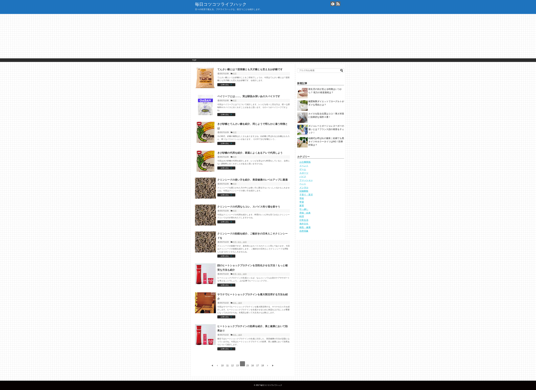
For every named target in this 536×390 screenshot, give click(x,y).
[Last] (272, 365)
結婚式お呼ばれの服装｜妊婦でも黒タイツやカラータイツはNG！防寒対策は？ (326, 141)
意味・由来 (305, 213)
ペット (302, 184)
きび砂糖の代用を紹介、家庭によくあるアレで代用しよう (250, 152)
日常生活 (303, 220)
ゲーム (302, 169)
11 (227, 365)
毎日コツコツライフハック (221, 4)
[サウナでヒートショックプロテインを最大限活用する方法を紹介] (205, 302)
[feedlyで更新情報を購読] (332, 3)
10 (222, 365)
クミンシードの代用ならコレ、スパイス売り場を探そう (248, 206)
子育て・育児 (306, 195)
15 (247, 365)
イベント (303, 166)
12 (232, 365)
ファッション (306, 180)
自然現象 (303, 231)
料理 (234, 74)
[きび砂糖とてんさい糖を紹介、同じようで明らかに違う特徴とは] (205, 132)
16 (252, 365)
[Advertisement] (268, 37)
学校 (301, 198)
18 (262, 365)
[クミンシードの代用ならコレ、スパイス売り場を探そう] (205, 215)
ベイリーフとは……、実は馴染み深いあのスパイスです (248, 96)
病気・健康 (242, 242)
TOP (194, 60)
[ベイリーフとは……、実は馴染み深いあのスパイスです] (205, 104)
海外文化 (303, 224)
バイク (302, 176)
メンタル (303, 187)
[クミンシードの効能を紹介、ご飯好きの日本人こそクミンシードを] (205, 241)
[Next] (267, 365)
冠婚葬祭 (303, 191)
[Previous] (217, 365)
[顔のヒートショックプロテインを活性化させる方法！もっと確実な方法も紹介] (205, 273)
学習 (301, 202)
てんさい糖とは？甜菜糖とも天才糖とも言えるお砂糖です (250, 69)
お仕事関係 (305, 162)
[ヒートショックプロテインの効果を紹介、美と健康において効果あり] (205, 334)
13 (237, 365)
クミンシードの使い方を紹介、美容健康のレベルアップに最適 (252, 179)
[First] (212, 365)
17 (257, 365)
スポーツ (303, 173)
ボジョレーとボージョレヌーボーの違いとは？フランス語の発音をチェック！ (326, 129)
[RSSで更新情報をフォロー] (338, 3)
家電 (234, 274)
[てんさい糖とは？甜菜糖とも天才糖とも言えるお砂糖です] (205, 77)
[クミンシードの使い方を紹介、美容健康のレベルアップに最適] (205, 188)
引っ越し (303, 209)
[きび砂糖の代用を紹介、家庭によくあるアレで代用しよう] (205, 161)
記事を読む (225, 85)
